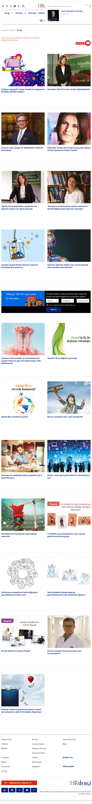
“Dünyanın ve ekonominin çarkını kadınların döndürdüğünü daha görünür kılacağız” (67, 207)
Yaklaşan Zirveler (39, 748)
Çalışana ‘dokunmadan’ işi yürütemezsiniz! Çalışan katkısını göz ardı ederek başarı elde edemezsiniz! (21, 360)
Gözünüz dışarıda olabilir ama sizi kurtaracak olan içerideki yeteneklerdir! (67, 266)
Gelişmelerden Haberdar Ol (20, 783)
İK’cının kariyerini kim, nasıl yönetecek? (65, 417)
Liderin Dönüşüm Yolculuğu (72, 11)
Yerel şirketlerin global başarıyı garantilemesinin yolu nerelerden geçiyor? (66, 593)
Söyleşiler (36, 766)
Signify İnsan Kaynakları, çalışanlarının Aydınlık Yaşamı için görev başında (19, 207)
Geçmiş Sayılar (38, 744)
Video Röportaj (69, 739)
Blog (65, 744)
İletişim (4, 748)
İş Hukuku (5, 766)
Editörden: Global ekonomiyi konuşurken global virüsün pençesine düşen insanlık (68, 149)
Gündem (32, 13)
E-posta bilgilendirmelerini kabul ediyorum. (62, 305)
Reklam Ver (68, 757)
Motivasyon (37, 762)
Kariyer (4, 771)
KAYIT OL (54, 310)
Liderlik (35, 757)
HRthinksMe (68, 766)
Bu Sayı (35, 739)
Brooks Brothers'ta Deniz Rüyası (15, 651)
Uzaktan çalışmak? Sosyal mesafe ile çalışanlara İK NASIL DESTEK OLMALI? (23, 90)
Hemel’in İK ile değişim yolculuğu (62, 358)
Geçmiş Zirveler (38, 753)
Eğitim (4, 762)
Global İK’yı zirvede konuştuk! (14, 417)
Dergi (7, 13)
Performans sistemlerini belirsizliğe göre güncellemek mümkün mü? (19, 593)
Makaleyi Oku (65, 14)
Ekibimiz (4, 744)
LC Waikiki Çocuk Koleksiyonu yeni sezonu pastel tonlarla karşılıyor (66, 535)
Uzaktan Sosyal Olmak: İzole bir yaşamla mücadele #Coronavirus (19, 266)
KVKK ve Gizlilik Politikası (84, 793)
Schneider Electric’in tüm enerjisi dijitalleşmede (68, 89)
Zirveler (19, 13)
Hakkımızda (6, 739)
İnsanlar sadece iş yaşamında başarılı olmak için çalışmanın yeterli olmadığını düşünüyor (21, 710)
